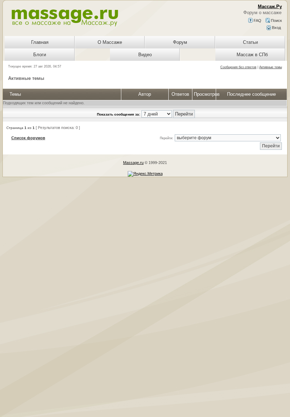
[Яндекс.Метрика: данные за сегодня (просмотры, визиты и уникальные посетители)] (145, 174)
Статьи (250, 42)
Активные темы (270, 67)
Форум (180, 42)
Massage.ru (133, 162)
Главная (39, 42)
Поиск (276, 20)
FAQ (257, 20)
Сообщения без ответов (238, 67)
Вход (276, 27)
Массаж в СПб (252, 54)
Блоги (39, 54)
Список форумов (28, 138)
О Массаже (110, 42)
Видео (145, 54)
